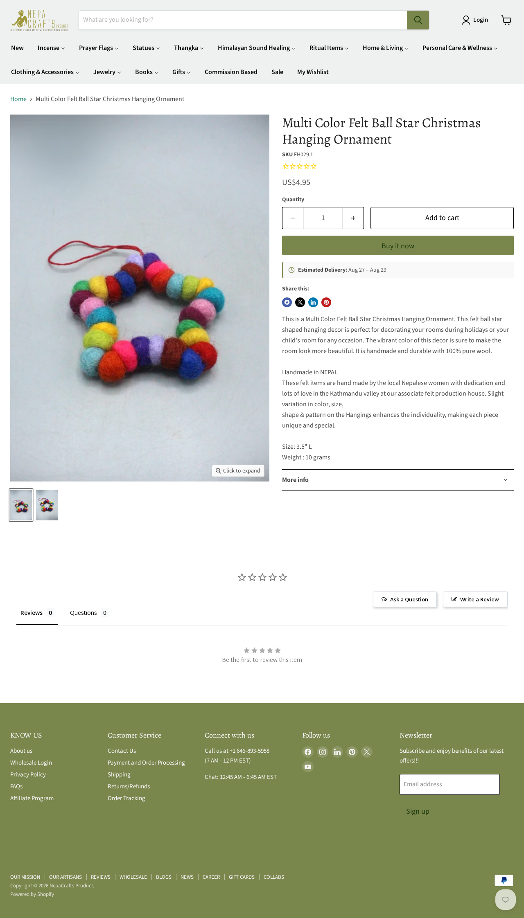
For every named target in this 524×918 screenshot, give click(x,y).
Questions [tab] (83, 612)
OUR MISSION (25, 877)
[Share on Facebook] (287, 302)
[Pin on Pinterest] (326, 302)
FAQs (16, 786)
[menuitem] (17, 47)
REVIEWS (101, 877)
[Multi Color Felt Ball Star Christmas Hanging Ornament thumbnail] (21, 505)
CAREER (211, 877)
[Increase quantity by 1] (353, 218)
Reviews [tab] (31, 612)
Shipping (119, 774)
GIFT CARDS (242, 877)
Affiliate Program (32, 798)
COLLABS (274, 877)
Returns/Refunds (129, 786)
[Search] (418, 20)
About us (21, 751)
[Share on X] (300, 302)
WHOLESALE (133, 877)
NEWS (187, 877)
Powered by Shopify (32, 894)
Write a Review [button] (479, 599)
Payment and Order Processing (146, 762)
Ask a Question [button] (409, 599)
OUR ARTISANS (65, 877)
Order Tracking (126, 798)
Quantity (293, 199)
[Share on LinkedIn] (313, 302)
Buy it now (398, 246)
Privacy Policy (28, 774)
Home (18, 99)
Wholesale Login (31, 762)
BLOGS (164, 877)
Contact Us (122, 751)
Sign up (417, 811)
